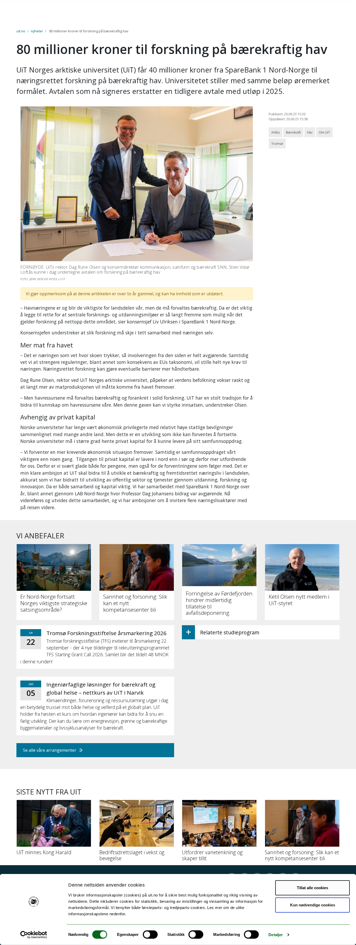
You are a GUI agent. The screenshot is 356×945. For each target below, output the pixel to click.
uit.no (20, 31)
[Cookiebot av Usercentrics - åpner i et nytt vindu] (34, 935)
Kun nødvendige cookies (312, 904)
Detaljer (275, 934)
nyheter (37, 31)
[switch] (150, 934)
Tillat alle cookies (312, 888)
